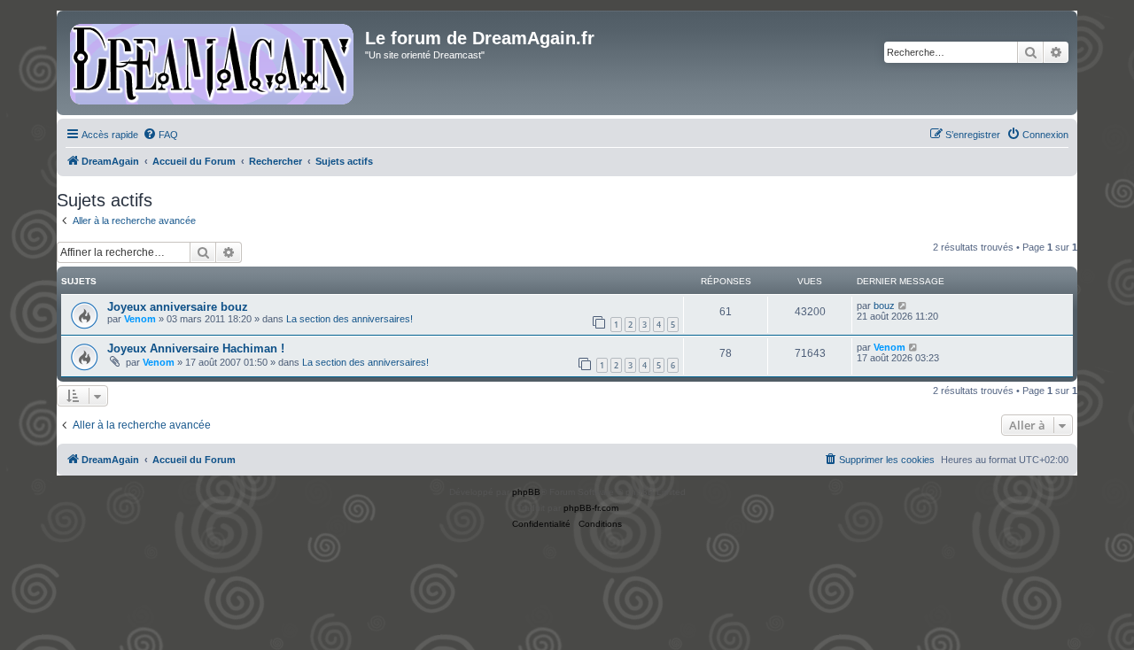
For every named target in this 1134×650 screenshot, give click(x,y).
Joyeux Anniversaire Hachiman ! (195, 348)
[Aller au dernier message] (903, 305)
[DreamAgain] (213, 63)
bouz (884, 305)
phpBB (526, 492)
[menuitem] (160, 134)
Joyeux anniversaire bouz (177, 306)
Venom (140, 318)
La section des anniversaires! (349, 318)
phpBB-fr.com (590, 508)
